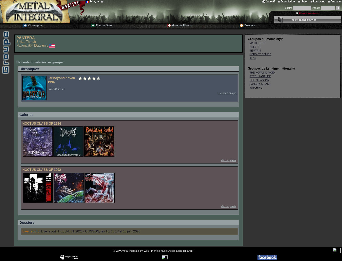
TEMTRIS (255, 50)
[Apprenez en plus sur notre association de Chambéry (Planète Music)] (279, 1)
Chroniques (35, 25)
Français (95, 1)
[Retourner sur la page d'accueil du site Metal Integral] (43, 11)
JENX (253, 58)
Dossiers (249, 25)
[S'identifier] (338, 8)
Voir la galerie (228, 160)
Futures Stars (104, 25)
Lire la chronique (227, 93)
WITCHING (256, 87)
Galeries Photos (182, 25)
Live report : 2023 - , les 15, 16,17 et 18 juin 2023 (90, 231)
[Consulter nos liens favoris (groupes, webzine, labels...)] (299, 1)
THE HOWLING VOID (262, 72)
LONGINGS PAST (260, 83)
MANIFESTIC (257, 43)
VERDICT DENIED (260, 54)
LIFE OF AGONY (259, 80)
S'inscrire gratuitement (309, 13)
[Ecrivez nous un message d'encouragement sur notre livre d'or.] (312, 1)
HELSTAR (255, 46)
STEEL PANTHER (260, 76)
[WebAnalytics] (337, 251)
